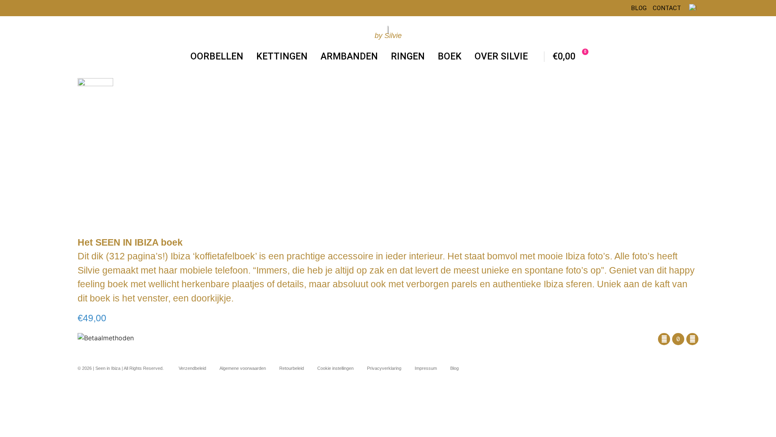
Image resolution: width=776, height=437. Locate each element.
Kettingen (282, 57)
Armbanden (349, 57)
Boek (450, 57)
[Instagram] (692, 339)
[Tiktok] (678, 339)
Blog (639, 8)
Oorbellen (216, 57)
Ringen (408, 57)
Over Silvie (501, 57)
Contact (667, 8)
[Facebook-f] (664, 339)
